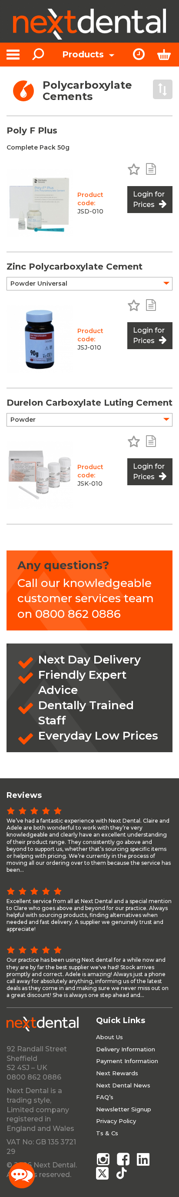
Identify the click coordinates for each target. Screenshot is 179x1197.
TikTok (123, 1173)
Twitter (103, 1173)
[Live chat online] (22, 1175)
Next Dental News (123, 1085)
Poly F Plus (32, 130)
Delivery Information (125, 1049)
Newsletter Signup (123, 1109)
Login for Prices (149, 199)
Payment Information (127, 1060)
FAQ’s (104, 1097)
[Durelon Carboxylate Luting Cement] (40, 475)
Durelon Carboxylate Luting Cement (89, 402)
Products (84, 54)
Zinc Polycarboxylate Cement (75, 266)
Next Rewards (117, 1073)
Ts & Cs (107, 1133)
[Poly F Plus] (40, 203)
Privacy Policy (116, 1120)
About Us (109, 1037)
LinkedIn (144, 1159)
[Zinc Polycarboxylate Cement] (40, 339)
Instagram (103, 1159)
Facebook (123, 1159)
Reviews (24, 795)
